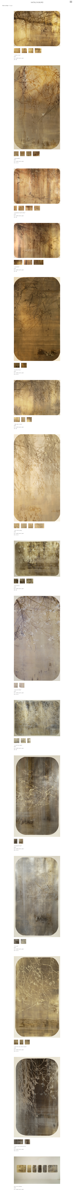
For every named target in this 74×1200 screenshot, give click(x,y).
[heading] (37, 2)
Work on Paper (5, 5)
